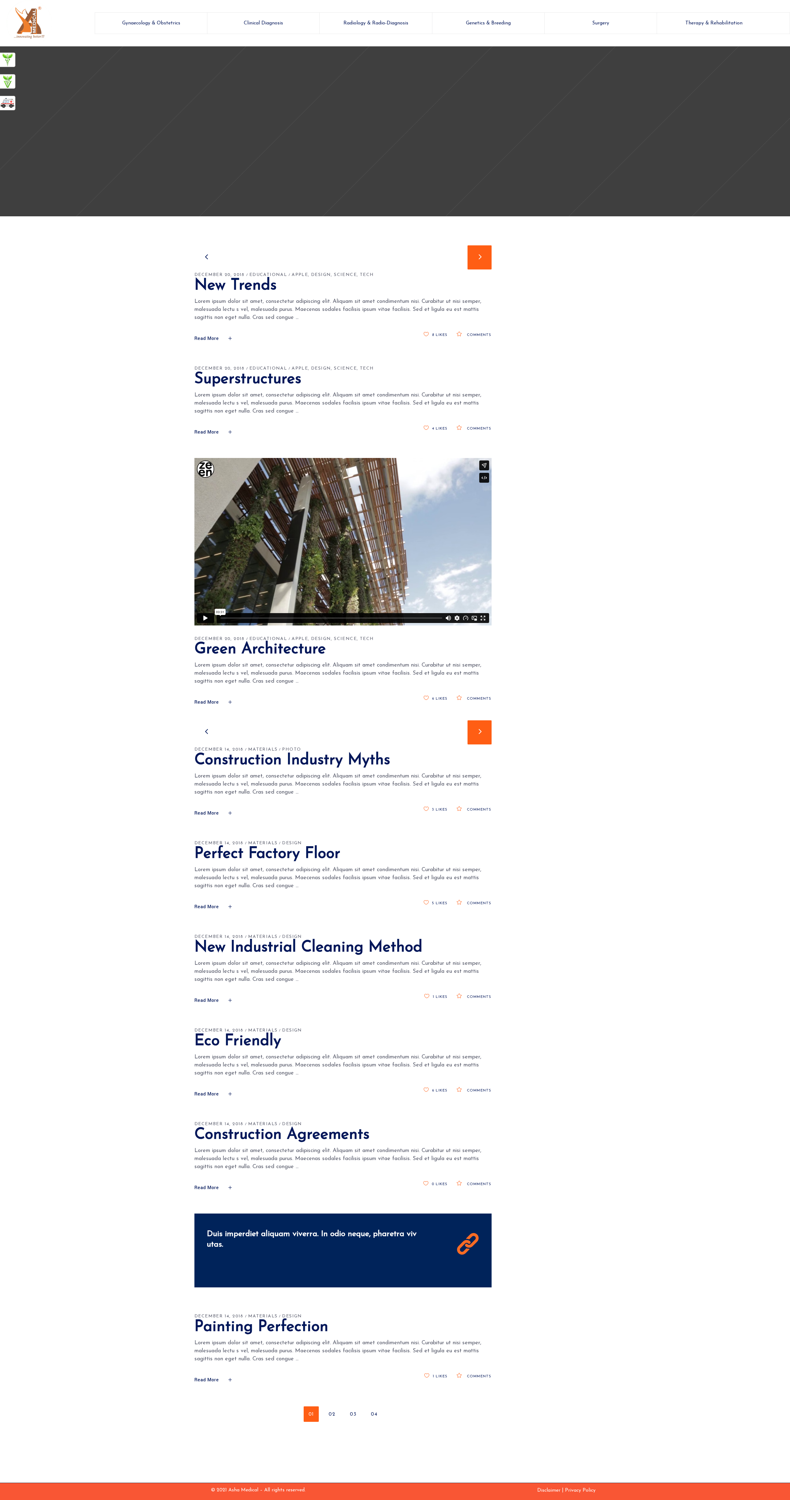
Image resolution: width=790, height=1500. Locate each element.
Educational (268, 275)
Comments (478, 335)
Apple (300, 275)
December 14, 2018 (218, 749)
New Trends (235, 286)
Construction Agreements (281, 1135)
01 (311, 1414)
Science (345, 275)
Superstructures (247, 379)
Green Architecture (260, 649)
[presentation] (206, 257)
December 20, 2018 (219, 275)
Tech (367, 275)
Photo (291, 749)
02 (332, 1414)
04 (374, 1414)
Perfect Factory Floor (267, 854)
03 (353, 1414)
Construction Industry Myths (292, 760)
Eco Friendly (237, 1041)
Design (321, 275)
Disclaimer (548, 1490)
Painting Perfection (261, 1327)
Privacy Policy (580, 1490)
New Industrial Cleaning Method (308, 948)
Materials (263, 749)
